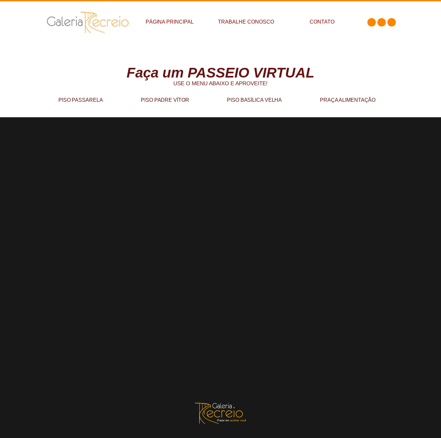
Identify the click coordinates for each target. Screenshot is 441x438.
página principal (170, 22)
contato (322, 22)
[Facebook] (371, 22)
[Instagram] (381, 22)
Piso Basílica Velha (254, 100)
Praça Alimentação (347, 100)
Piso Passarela (80, 100)
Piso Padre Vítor (165, 100)
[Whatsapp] (391, 22)
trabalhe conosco (246, 22)
